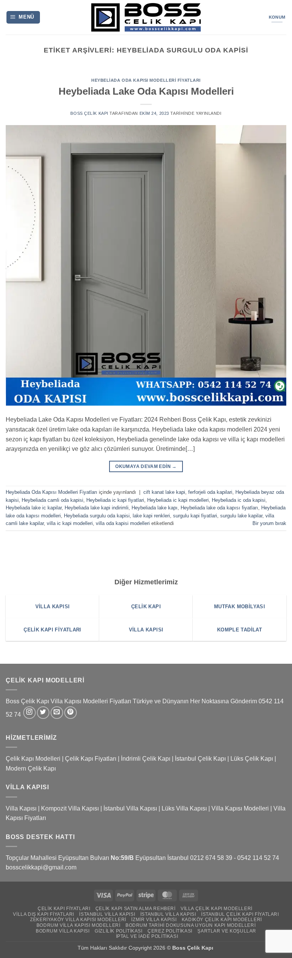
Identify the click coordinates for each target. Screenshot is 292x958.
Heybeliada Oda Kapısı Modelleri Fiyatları (146, 80)
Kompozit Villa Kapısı (70, 808)
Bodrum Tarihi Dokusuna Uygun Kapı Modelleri (190, 925)
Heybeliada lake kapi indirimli (97, 508)
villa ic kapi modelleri (70, 523)
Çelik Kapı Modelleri (33, 758)
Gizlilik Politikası (119, 931)
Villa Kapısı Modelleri (240, 808)
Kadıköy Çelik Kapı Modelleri (222, 919)
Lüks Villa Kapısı (184, 808)
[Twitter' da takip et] (43, 712)
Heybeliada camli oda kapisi (52, 500)
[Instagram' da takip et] (29, 712)
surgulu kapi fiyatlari (195, 516)
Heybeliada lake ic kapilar (34, 508)
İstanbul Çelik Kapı (200, 758)
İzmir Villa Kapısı (153, 919)
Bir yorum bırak (269, 523)
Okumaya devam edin (145, 466)
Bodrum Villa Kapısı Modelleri (78, 925)
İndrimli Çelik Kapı (145, 758)
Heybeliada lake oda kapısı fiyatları (219, 508)
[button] (23, 17)
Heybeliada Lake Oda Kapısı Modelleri (146, 91)
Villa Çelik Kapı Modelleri (216, 908)
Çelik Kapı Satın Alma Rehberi (135, 908)
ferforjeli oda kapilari (210, 492)
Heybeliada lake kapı (155, 508)
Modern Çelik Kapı (31, 768)
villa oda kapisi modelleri (123, 523)
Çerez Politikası (170, 931)
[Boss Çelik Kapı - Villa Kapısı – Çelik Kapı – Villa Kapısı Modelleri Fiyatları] (146, 17)
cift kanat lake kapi (164, 492)
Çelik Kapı (201, 948)
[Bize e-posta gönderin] (57, 712)
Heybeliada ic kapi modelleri (178, 500)
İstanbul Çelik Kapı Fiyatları (240, 914)
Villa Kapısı (21, 808)
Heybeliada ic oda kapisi (238, 500)
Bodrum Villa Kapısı (63, 931)
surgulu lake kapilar (241, 516)
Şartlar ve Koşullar (226, 931)
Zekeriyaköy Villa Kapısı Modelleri (78, 919)
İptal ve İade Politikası (147, 936)
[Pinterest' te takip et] (70, 712)
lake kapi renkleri (151, 516)
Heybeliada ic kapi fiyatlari (115, 500)
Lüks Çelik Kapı (251, 758)
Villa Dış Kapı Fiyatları (43, 914)
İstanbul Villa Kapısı (130, 808)
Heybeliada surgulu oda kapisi (97, 516)
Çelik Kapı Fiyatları (90, 758)
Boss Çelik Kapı (89, 113)
